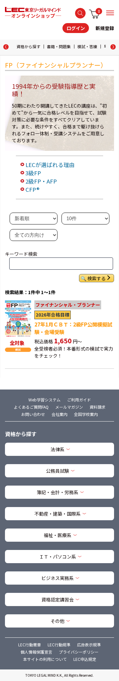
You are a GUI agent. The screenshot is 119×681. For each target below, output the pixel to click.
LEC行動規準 (59, 644)
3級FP (33, 173)
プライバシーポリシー (79, 652)
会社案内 (59, 414)
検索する (80, 13)
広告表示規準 (89, 644)
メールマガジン (69, 407)
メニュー (110, 13)
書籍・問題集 (59, 46)
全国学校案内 (86, 414)
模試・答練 (87, 46)
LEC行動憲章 (29, 644)
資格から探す (28, 46)
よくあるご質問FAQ (31, 407)
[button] (113, 47)
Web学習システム (44, 399)
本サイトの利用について (45, 659)
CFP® (32, 189)
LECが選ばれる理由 (50, 165)
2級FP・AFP (41, 181)
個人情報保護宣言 (36, 652)
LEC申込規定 (84, 659)
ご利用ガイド (79, 399)
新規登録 (105, 28)
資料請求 (97, 407)
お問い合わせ (33, 414)
